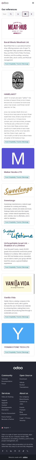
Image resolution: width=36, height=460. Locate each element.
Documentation (7, 381)
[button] (33, 3)
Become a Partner (8, 419)
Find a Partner (6, 417)
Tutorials (5, 379)
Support (4, 400)
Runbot (22, 385)
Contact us (23, 401)
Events (22, 407)
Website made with (15, 457)
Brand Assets (24, 399)
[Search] (11, 14)
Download (23, 379)
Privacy (27, 418)
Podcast (22, 410)
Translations (24, 387)
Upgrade (5, 403)
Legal (22, 418)
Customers (23, 414)
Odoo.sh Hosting (7, 397)
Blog (21, 412)
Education (5, 410)
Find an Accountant (8, 413)
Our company (24, 397)
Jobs (21, 404)
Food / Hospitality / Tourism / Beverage (16, 64)
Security (22, 420)
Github (22, 382)
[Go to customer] (18, 28)
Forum (4, 383)
